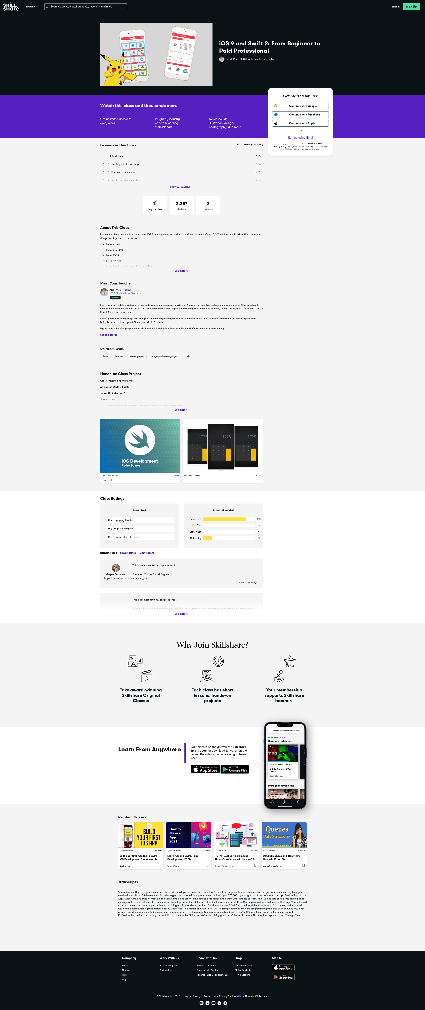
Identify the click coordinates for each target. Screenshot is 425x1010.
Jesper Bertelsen (116, 574)
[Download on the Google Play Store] (287, 977)
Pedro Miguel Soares (112, 475)
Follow (127, 290)
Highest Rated (108, 552)
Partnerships (166, 970)
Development (137, 356)
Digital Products (243, 970)
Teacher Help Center (207, 970)
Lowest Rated (128, 552)
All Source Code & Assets (114, 387)
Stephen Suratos (192, 475)
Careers (126, 970)
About (125, 965)
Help (186, 996)
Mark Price (120, 290)
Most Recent (146, 552)
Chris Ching (173, 866)
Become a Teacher (206, 965)
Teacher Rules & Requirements (212, 975)
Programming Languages (164, 356)
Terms (207, 996)
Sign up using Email (300, 137)
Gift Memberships (244, 965)
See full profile (108, 334)
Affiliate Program (168, 965)
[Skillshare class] (140, 835)
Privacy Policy (280, 146)
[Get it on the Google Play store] (235, 769)
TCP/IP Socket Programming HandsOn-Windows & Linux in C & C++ (235, 859)
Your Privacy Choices (225, 996)
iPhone (119, 356)
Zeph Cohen (125, 866)
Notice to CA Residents (257, 996)
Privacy (196, 996)
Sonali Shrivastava (224, 866)
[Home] (12, 6)
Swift (188, 356)
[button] (37, 6)
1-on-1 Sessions (242, 975)
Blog (124, 979)
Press (124, 975)
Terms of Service (315, 144)
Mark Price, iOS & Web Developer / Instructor (252, 59)
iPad (105, 356)
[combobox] (85, 6)
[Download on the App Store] (204, 769)
